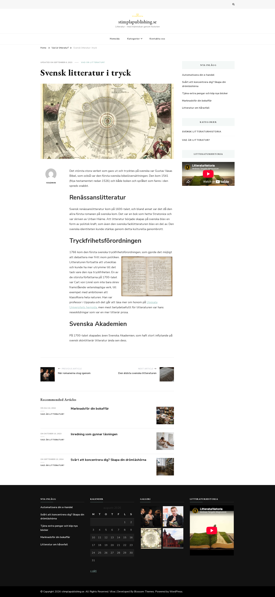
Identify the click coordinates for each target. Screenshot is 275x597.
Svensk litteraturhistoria (201, 131)
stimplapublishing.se (137, 22)
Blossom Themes (144, 591)
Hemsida (115, 38)
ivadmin (51, 183)
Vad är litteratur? (93, 62)
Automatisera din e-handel (198, 75)
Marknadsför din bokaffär (90, 408)
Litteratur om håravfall (195, 108)
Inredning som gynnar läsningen (94, 434)
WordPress (175, 591)
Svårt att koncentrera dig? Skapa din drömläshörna (108, 460)
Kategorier (133, 38)
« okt (93, 571)
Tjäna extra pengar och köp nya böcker (205, 93)
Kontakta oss (157, 38)
